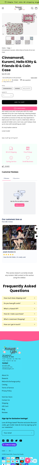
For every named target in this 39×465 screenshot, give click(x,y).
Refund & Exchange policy (11, 381)
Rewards (5, 378)
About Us (5, 375)
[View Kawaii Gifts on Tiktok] (7, 440)
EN (10, 451)
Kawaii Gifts (9, 454)
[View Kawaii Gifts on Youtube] (20, 440)
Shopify (21, 454)
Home (4, 48)
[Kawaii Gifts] (19, 8)
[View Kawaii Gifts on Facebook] (12, 440)
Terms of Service (8, 388)
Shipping (5, 403)
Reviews (5, 412)
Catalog (4, 385)
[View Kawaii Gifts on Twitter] (16, 440)
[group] (19, 2)
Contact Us (6, 400)
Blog (3, 409)
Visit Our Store (7, 397)
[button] (32, 8)
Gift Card (5, 406)
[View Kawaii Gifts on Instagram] (3, 440)
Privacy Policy (7, 391)
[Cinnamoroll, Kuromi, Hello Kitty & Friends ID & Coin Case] (10, 40)
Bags (8, 48)
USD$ (3, 451)
